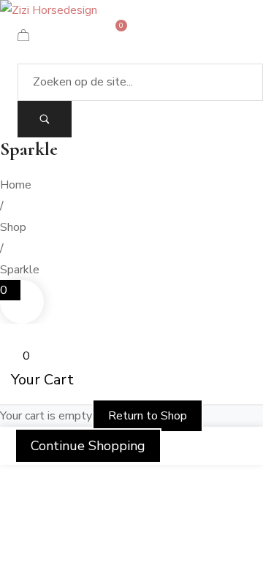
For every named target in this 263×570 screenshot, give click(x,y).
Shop (13, 227)
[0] (23, 37)
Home (15, 185)
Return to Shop (147, 416)
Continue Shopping (88, 446)
